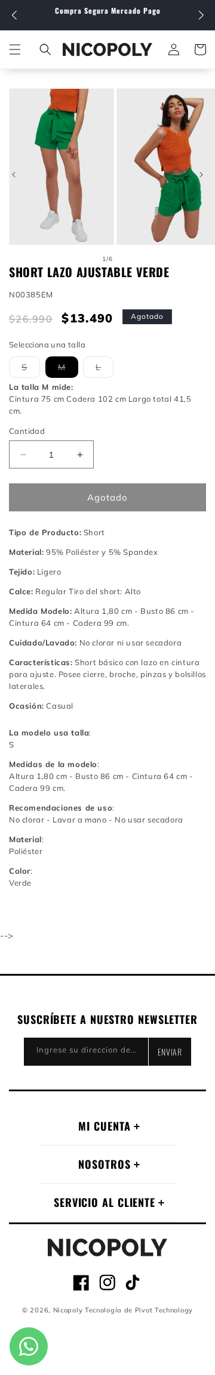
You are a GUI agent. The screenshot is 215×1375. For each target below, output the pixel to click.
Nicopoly (68, 1310)
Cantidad (27, 431)
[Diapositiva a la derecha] (201, 175)
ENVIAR (170, 1051)
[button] (201, 15)
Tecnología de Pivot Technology (139, 1310)
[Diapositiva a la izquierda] (13, 175)
